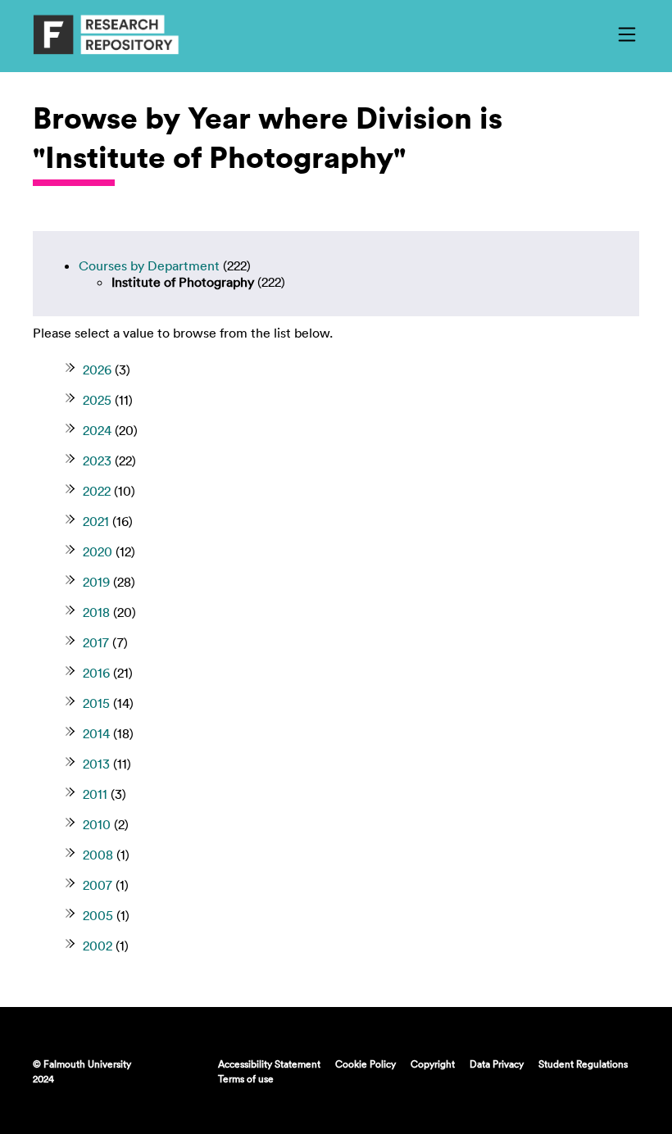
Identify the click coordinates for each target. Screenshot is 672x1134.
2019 (96, 582)
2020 (97, 551)
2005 (98, 915)
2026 (97, 369)
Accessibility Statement (269, 1063)
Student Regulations (583, 1063)
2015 (96, 703)
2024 (97, 430)
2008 (98, 854)
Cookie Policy (365, 1063)
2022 (97, 491)
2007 (97, 885)
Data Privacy (497, 1063)
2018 (96, 612)
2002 (97, 945)
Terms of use (246, 1078)
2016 (96, 673)
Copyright (433, 1063)
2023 (97, 460)
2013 (96, 763)
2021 (96, 521)
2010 (97, 824)
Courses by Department (149, 265)
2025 (97, 400)
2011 (95, 794)
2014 (96, 733)
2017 (96, 642)
